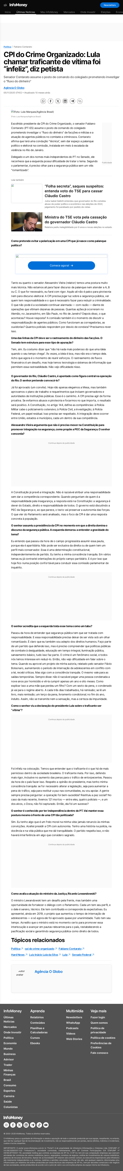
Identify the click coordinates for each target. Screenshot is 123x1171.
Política (7, 46)
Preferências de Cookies (101, 1045)
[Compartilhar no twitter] (58, 101)
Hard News (18, 954)
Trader (8, 1064)
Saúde (8, 1101)
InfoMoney (13, 1011)
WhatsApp (73, 1022)
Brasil (7, 1079)
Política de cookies (103, 1037)
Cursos (35, 1037)
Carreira (9, 1096)
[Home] (18, 5)
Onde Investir (87, 12)
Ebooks (35, 1043)
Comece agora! (59, 265)
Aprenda (37, 1011)
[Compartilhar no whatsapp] (43, 101)
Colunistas (11, 1107)
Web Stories (74, 1039)
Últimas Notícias (25, 12)
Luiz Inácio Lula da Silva (43, 954)
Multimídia (74, 1011)
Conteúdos (37, 1022)
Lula (65, 954)
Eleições (105, 12)
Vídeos (70, 1033)
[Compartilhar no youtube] (46, 1125)
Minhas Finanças (9, 1072)
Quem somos (99, 1022)
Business (10, 1054)
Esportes (9, 1090)
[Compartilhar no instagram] (6, 1125)
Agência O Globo (14, 87)
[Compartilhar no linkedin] (65, 101)
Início (8, 12)
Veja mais (98, 1011)
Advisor (9, 1059)
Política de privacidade (98, 1030)
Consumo (10, 1085)
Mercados (69, 12)
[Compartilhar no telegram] (72, 101)
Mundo (8, 1048)
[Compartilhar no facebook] (50, 101)
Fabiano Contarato (70, 948)
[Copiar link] (79, 101)
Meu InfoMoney (49, 12)
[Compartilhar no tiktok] (39, 1125)
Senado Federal (81, 954)
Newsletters (110, 5)
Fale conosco (99, 1052)
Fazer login (98, 1017)
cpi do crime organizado (39, 948)
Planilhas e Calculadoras (39, 1030)
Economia (10, 1043)
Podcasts (72, 1028)
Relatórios (37, 1017)
